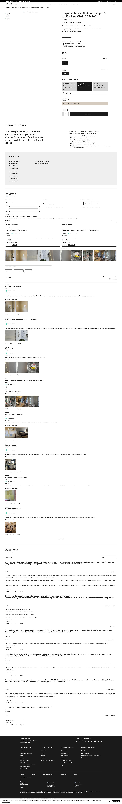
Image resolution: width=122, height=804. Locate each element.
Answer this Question (110, 571)
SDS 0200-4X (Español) (13, 175)
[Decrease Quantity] (63, 114)
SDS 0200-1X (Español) (13, 165)
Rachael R (8, 233)
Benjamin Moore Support (10, 586)
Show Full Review (9, 239)
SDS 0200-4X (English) (13, 168)
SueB (5, 709)
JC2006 (6, 683)
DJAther (6, 447)
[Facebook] (76, 741)
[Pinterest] (88, 741)
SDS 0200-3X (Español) (13, 170)
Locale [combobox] (27, 270)
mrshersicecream (9, 619)
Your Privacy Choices (25, 768)
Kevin (6, 321)
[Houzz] (95, 741)
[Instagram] (79, 741)
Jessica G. (64, 233)
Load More (61, 538)
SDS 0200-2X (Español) (13, 178)
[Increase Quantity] (67, 114)
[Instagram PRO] (82, 741)
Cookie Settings (6, 802)
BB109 (6, 599)
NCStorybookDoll (8, 510)
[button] (24, 1)
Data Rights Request (25, 766)
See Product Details (66, 37)
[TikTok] (101, 741)
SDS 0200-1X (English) (13, 181)
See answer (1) (113, 626)
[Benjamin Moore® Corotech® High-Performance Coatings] (26, 784)
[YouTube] (85, 741)
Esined (6, 350)
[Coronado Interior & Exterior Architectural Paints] (81, 784)
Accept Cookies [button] (115, 801)
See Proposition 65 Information (41, 163)
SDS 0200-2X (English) (13, 163)
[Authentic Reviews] (11, 196)
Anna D (6, 382)
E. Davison (6, 565)
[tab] (7, 15)
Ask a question (11, 552)
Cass (6, 288)
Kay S (6, 416)
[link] (112, 1)
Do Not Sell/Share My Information (28, 764)
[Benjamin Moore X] (91, 741)
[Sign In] (110, 1)
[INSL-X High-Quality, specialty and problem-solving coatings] (53, 784)
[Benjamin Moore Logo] (11, 4)
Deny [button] (109, 801)
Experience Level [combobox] (18, 270)
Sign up (22, 740)
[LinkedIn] (98, 741)
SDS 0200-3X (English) (13, 173)
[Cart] (115, 1)
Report (18, 314)
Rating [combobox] (7, 270)
